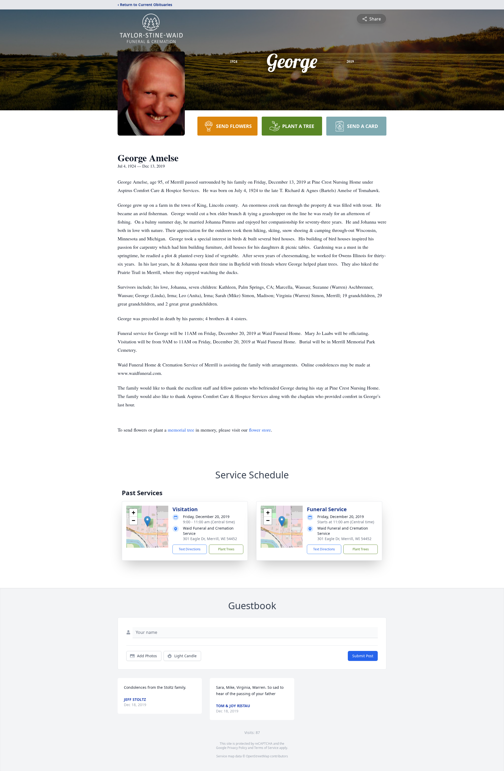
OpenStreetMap (257, 756)
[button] (147, 521)
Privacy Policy (237, 748)
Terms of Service (266, 748)
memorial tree (181, 430)
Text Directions (190, 549)
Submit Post (362, 655)
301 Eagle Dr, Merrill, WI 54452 (210, 538)
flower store (260, 430)
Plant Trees (226, 549)
